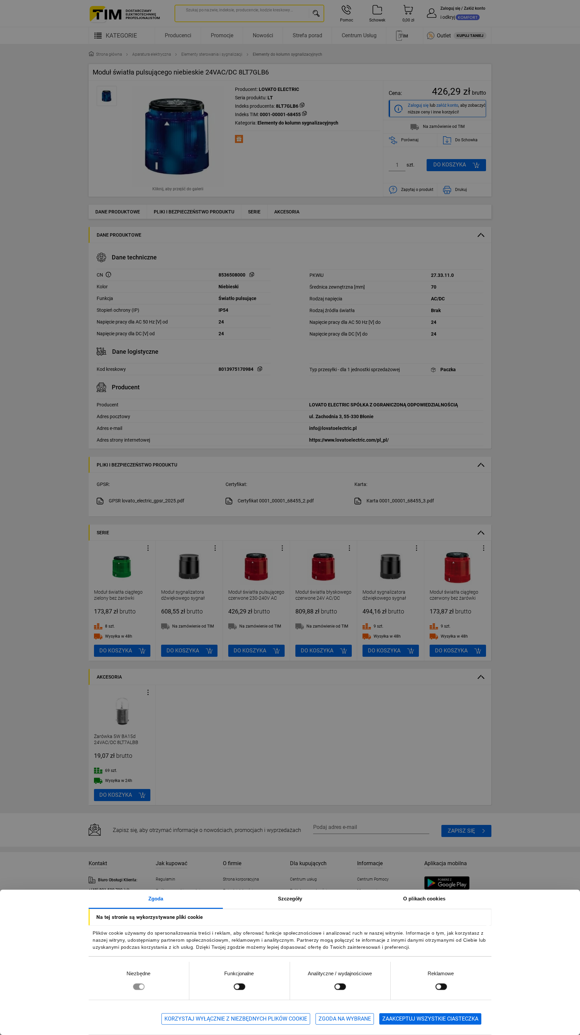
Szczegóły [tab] (290, 898)
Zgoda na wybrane (345, 1019)
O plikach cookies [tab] (424, 898)
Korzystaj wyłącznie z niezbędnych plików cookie (235, 1019)
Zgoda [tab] (155, 898)
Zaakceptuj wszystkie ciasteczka (430, 1019)
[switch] (239, 986)
